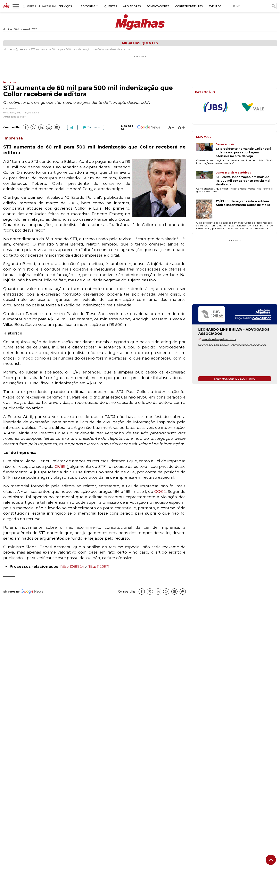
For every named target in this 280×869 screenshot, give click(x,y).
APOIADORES (132, 6)
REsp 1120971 (98, 567)
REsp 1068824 (72, 567)
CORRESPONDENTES (189, 6)
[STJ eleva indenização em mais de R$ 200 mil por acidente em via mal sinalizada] (206, 178)
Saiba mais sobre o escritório (234, 378)
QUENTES (110, 6)
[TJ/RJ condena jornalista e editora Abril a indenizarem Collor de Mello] (206, 209)
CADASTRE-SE (261, 318)
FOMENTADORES (158, 6)
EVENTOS (215, 6)
